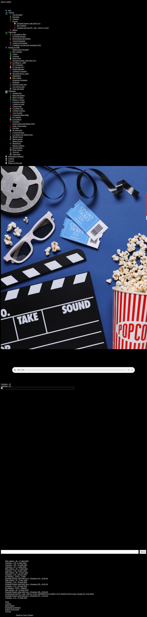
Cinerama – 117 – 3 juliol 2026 (15, 567)
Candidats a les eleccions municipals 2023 (26, 45)
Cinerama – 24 (6, 386)
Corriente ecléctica (18, 111)
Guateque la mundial (19, 71)
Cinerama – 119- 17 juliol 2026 (15, 563)
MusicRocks (16, 143)
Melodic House (17, 137)
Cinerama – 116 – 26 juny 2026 (16, 571)
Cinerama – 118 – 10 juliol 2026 (16, 565)
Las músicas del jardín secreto (22, 135)
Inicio (7, 602)
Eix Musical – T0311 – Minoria (16, 588)
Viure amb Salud (18, 89)
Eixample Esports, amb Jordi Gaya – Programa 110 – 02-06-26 (26, 578)
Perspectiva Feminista (19, 80)
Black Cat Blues (18, 98)
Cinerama (15, 56)
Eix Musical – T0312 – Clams (15, 576)
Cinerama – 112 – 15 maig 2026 (16, 598)
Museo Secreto (17, 141)
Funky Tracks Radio (19, 126)
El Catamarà (16, 117)
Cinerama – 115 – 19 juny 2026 (16, 574)
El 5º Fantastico (17, 65)
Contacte (11, 159)
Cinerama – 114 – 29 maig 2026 (16, 582)
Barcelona (15, 17)
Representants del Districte (21, 39)
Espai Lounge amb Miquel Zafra (23, 124)
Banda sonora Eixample (20, 50)
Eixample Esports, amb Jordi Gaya (28, 23)
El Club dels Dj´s (18, 67)
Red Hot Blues (17, 148)
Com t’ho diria (17, 113)
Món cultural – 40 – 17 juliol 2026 (17, 561)
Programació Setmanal (15, 156)
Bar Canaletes (21, 26)
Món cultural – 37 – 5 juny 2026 (16, 580)
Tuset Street (16, 154)
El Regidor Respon (19, 36)
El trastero (15, 122)
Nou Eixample (17, 15)
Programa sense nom (19, 84)
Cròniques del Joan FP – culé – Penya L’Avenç (33, 28)
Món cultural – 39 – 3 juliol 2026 (16, 569)
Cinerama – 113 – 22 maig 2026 (16, 586)
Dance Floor (16, 58)
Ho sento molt (17, 130)
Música (14, 30)
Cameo (14, 54)
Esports (15, 21)
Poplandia (15, 82)
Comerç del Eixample (19, 43)
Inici (9, 10)
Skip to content (6, 2)
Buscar (3, 549)
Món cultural (16, 78)
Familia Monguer (18, 69)
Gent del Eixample (18, 41)
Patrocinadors (9, 606)
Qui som (11, 161)
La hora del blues (18, 132)
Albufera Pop (17, 93)
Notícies (11, 12)
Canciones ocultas (18, 102)
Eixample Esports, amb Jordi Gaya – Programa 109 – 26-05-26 (26, 584)
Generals (15, 19)
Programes (12, 91)
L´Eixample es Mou (19, 34)
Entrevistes (12, 32)
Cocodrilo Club (17, 108)
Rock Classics (17, 150)
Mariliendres (16, 76)
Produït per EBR (14, 47)
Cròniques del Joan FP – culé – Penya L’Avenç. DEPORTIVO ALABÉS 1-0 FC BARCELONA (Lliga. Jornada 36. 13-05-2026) (49, 594)
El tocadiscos (16, 119)
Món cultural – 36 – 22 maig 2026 (16, 590)
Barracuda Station (18, 95)
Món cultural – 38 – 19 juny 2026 (16, 573)
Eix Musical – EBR (19, 63)
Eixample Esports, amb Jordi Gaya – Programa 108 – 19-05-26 (26, 592)
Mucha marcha (17, 139)
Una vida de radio (18, 87)
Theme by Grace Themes (24, 615)
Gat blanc (15, 128)
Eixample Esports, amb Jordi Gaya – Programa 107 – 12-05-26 (26, 596)
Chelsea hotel (17, 106)
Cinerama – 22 (6, 384)
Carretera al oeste (18, 104)
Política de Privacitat (15, 163)
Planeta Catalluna (18, 146)
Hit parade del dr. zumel (20, 74)
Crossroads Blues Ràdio (20, 115)
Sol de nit (15, 152)
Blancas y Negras (18, 100)
